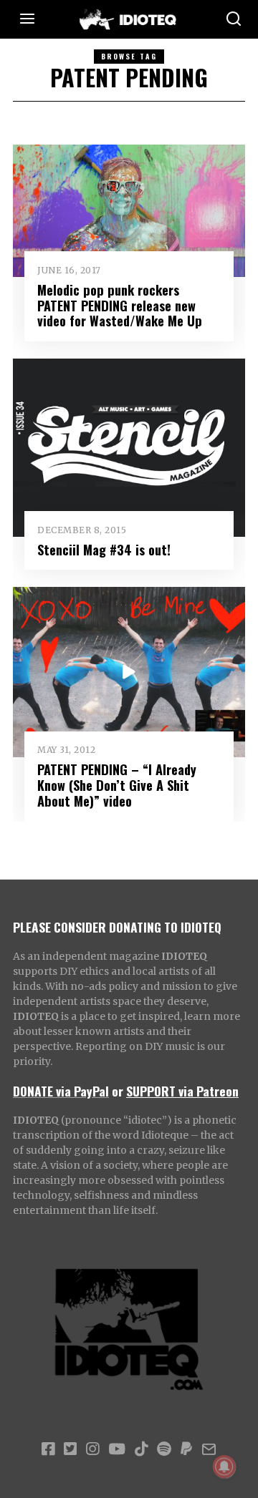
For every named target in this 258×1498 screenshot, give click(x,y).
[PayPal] (186, 1449)
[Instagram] (92, 1449)
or (117, 1090)
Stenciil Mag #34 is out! (104, 549)
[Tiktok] (141, 1449)
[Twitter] (70, 1449)
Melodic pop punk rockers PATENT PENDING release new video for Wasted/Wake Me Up (119, 305)
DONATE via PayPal (61, 1090)
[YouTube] (117, 1449)
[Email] (209, 1449)
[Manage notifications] (224, 1466)
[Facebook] (48, 1449)
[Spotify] (164, 1449)
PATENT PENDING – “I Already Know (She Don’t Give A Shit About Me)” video (116, 784)
